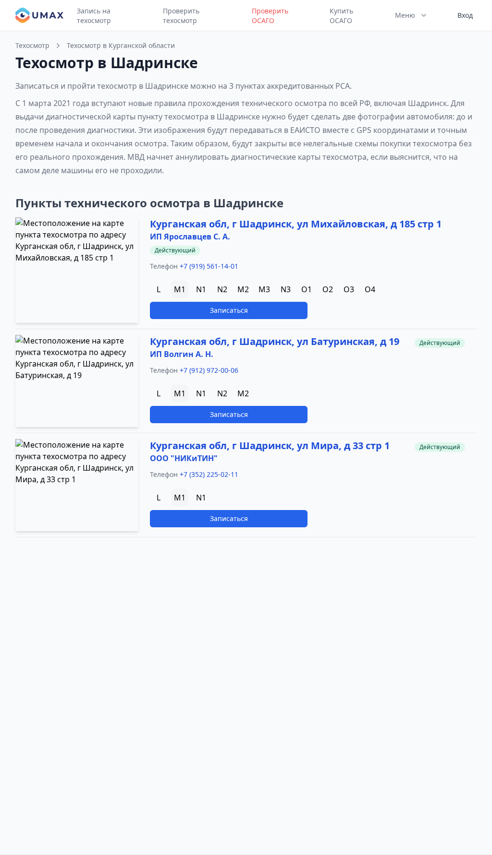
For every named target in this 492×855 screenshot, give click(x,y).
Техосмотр (32, 45)
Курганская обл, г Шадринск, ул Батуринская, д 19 (274, 341)
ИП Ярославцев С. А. (190, 236)
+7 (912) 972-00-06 (209, 370)
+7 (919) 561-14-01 (209, 266)
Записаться (229, 310)
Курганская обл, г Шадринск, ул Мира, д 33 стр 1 (270, 445)
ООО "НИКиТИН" (184, 458)
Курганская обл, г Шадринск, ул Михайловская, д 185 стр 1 (296, 223)
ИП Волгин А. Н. (181, 354)
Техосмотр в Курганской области (121, 45)
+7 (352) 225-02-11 (209, 474)
